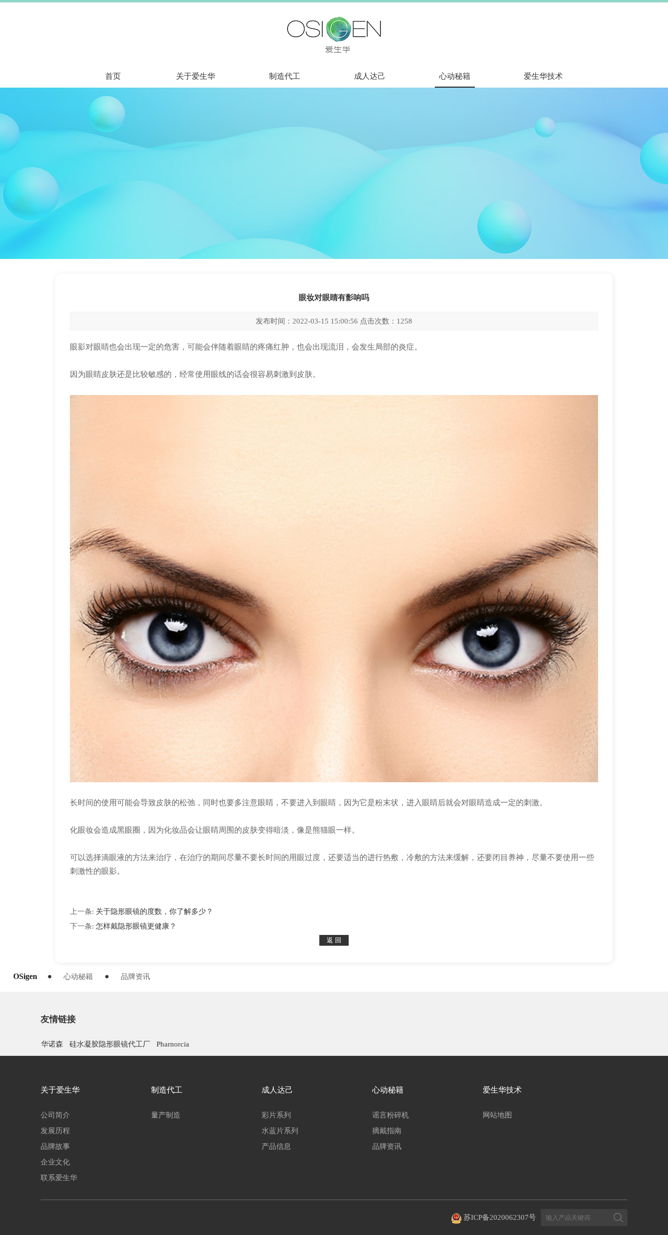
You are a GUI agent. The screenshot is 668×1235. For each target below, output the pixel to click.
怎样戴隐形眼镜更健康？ (136, 926)
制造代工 (284, 76)
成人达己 (369, 76)
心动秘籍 (454, 76)
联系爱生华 (59, 1178)
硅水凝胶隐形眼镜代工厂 (109, 1044)
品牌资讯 (135, 976)
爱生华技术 (543, 76)
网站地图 (497, 1115)
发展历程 (55, 1131)
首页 (113, 76)
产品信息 (276, 1146)
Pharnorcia (172, 1044)
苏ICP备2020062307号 (500, 1217)
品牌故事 (55, 1146)
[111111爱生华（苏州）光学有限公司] (333, 35)
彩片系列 (276, 1115)
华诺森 (52, 1044)
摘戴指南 (386, 1131)
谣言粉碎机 (390, 1115)
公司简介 (55, 1115)
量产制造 (165, 1115)
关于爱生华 (195, 76)
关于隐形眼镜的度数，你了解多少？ (154, 911)
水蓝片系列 (280, 1131)
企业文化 (55, 1162)
